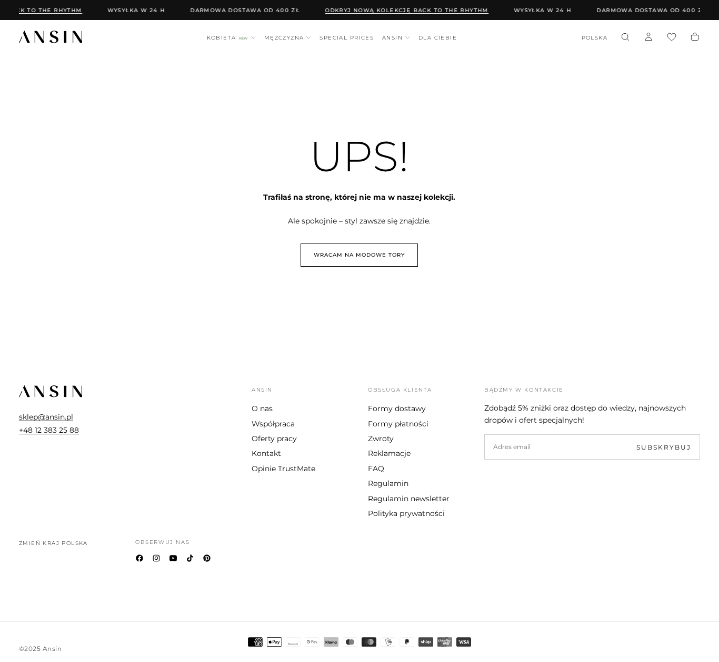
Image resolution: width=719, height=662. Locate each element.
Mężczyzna (284, 37)
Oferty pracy (274, 438)
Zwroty (381, 438)
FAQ (376, 468)
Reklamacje (389, 453)
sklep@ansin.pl (46, 417)
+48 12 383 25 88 (49, 430)
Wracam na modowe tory (359, 254)
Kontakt (266, 453)
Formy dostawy (397, 408)
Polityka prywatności (406, 513)
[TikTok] (190, 558)
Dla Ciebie (437, 37)
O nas (262, 408)
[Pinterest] (207, 558)
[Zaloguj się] (648, 37)
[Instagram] (156, 558)
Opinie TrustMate (283, 468)
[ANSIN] (50, 391)
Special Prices (346, 37)
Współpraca (273, 424)
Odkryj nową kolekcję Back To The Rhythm (404, 10)
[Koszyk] (695, 37)
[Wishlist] (671, 37)
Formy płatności (398, 424)
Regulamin (388, 483)
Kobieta (227, 37)
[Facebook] (139, 558)
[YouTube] (173, 558)
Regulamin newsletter (409, 498)
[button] (594, 38)
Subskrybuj (663, 447)
